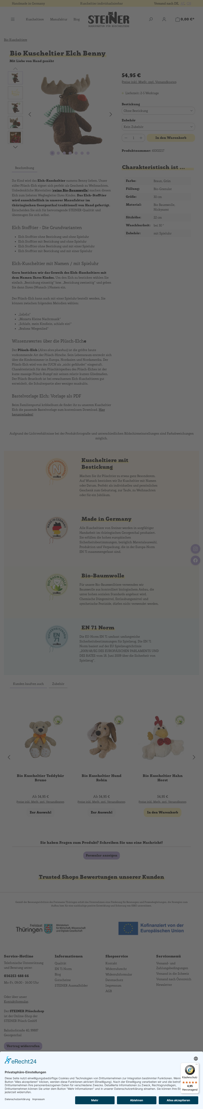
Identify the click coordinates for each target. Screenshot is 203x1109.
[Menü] (196, 1065)
